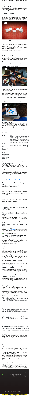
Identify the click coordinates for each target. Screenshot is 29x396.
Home (9, 1)
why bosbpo (23, 1)
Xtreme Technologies (22, 394)
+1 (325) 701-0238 (20, 2)
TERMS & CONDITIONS (13, 391)
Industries (13, 1)
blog (11, 2)
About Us (12, 385)
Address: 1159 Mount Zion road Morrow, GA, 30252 (25, 377)
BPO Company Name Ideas (16, 341)
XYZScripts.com (17, 395)
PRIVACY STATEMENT (6, 391)
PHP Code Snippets (12, 395)
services (18, 1)
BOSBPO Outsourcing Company (11, 229)
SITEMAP (24, 391)
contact (15, 2)
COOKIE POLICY (19, 391)
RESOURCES (19, 385)
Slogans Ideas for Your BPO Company (16, 179)
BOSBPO (22, 95)
